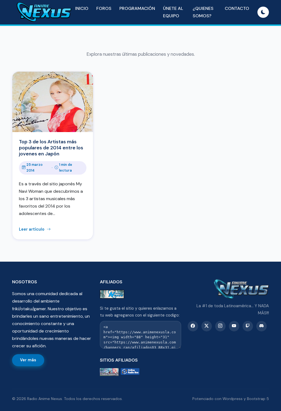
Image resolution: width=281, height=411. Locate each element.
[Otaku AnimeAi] (109, 372)
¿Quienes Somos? (203, 12)
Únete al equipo (173, 12)
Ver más (28, 359)
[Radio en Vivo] (130, 372)
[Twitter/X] (206, 326)
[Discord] (261, 326)
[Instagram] (220, 326)
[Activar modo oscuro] (263, 12)
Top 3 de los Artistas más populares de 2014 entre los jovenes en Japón (51, 148)
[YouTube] (234, 326)
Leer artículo (32, 229)
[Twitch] (248, 326)
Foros (103, 8)
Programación (137, 8)
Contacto (237, 8)
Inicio (81, 8)
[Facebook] (193, 326)
